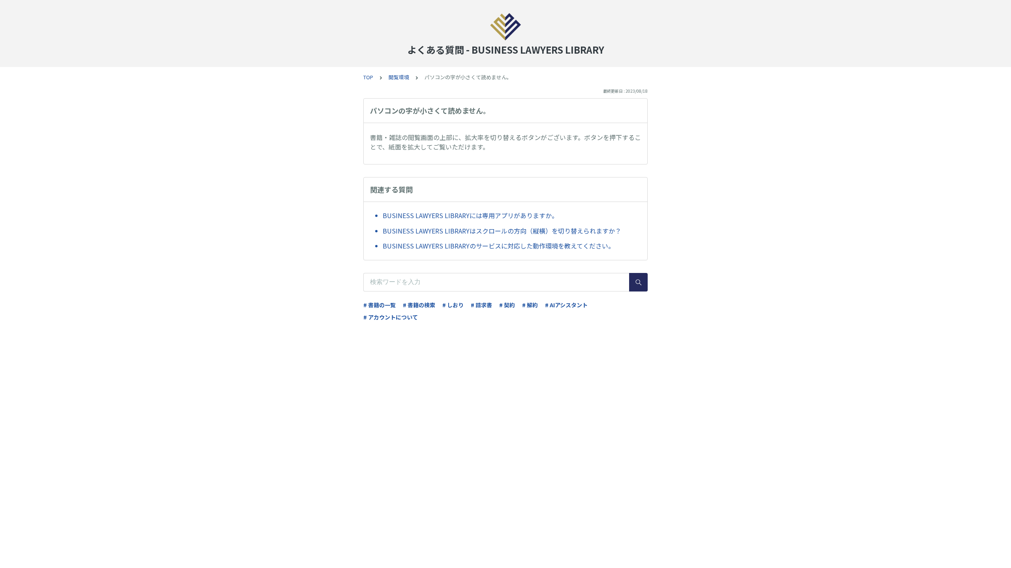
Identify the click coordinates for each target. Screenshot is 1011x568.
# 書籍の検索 (419, 305)
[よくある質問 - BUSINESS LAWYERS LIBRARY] (505, 27)
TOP (368, 77)
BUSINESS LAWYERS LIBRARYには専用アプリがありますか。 (470, 215)
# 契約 (507, 305)
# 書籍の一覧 (379, 305)
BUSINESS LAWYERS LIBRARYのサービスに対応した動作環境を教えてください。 (498, 245)
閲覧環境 (399, 77)
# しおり (453, 305)
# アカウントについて (390, 317)
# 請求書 (481, 305)
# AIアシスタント (566, 305)
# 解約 (530, 305)
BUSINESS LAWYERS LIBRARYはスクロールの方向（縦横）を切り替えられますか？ (502, 230)
